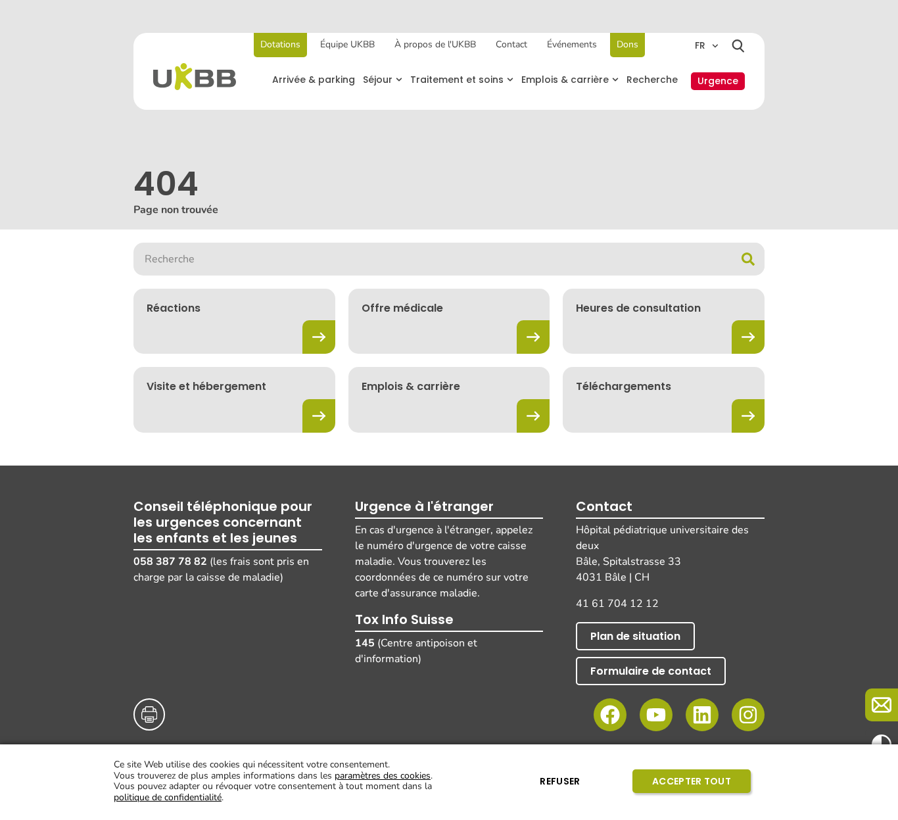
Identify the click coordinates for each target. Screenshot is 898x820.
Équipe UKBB (347, 44)
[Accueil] (194, 76)
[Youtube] (656, 714)
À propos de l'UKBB (435, 44)
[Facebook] (610, 714)
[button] (382, 80)
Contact (511, 44)
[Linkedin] (702, 714)
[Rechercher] (738, 46)
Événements (572, 44)
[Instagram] (748, 714)
